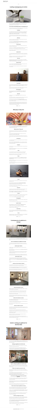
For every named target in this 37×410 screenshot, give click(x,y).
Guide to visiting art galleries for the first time (18, 333)
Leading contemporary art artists (18, 7)
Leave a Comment (18, 216)
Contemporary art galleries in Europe (18, 231)
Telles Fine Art (5, 1)
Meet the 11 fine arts (18, 109)
